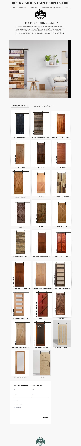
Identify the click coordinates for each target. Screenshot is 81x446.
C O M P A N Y (16, 400)
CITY (32, 394)
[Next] (69, 69)
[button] (22, 7)
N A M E (15, 389)
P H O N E (15, 394)
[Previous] (11, 69)
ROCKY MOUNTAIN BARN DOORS (40, 2)
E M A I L (33, 389)
